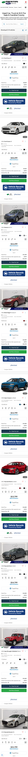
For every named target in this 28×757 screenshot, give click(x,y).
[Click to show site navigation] (25, 7)
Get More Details (14, 94)
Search (22, 24)
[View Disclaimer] (15, 67)
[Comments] (23, 67)
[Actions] (25, 58)
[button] (4, 7)
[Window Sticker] (26, 67)
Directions (11, 7)
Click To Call (14, 90)
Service (15, 7)
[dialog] (2, 755)
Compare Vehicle (8, 113)
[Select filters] (23, 30)
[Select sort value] (25, 30)
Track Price (15, 78)
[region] (14, 85)
